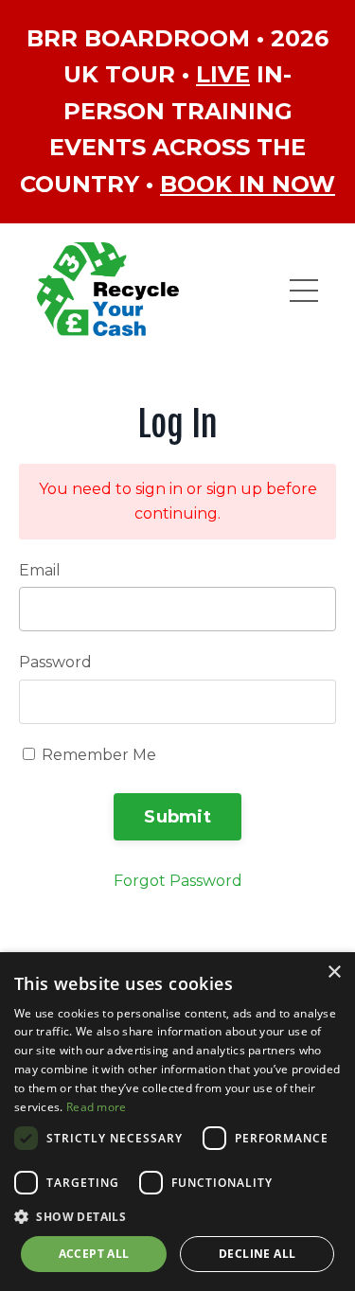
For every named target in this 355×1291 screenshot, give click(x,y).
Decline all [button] (257, 1254)
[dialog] (177, 1121)
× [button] (334, 972)
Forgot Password (178, 881)
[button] (177, 1216)
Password (55, 662)
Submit (177, 816)
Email (40, 570)
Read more (96, 1107)
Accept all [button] (94, 1254)
